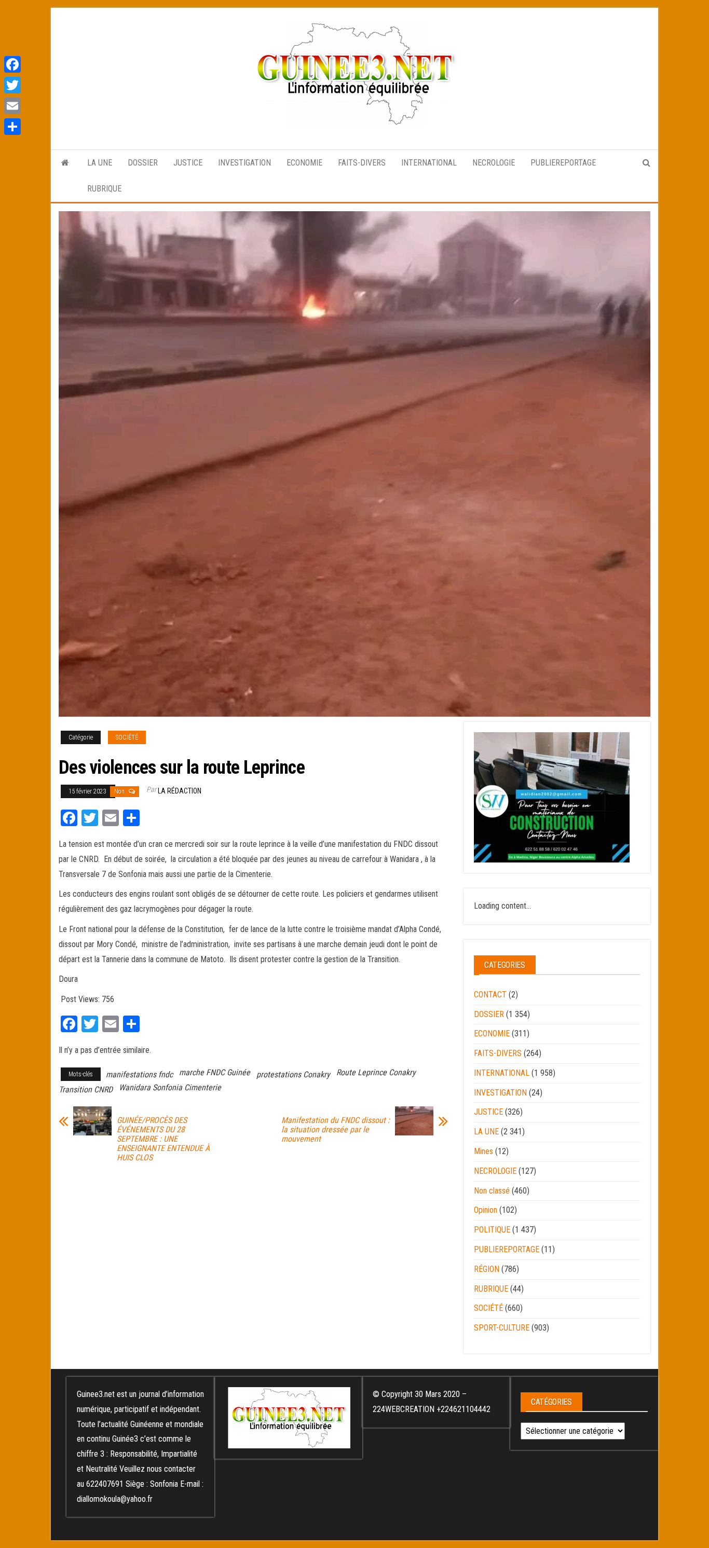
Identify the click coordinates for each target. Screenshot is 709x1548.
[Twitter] (12, 85)
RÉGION (486, 1269)
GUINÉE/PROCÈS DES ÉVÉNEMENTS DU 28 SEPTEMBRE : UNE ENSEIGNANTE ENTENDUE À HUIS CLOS (163, 1139)
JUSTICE (187, 163)
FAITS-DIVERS (362, 163)
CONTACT (490, 994)
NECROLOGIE (493, 163)
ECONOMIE (304, 163)
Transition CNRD (86, 1089)
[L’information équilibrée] (65, 163)
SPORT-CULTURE (501, 1328)
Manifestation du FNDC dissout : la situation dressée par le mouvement (335, 1130)
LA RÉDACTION (179, 791)
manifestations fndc (139, 1074)
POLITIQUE (492, 1230)
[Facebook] (12, 64)
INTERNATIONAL (429, 163)
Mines (483, 1151)
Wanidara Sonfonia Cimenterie (170, 1087)
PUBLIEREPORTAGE (563, 163)
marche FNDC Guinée (214, 1072)
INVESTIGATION (244, 163)
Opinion (485, 1210)
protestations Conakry (293, 1074)
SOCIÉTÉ (127, 737)
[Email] (12, 105)
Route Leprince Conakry (376, 1072)
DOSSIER (143, 163)
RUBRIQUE (104, 189)
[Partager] (12, 126)
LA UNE (99, 163)
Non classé (492, 1191)
